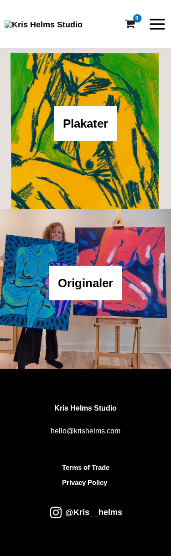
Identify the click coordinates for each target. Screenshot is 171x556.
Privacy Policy (84, 482)
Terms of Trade (85, 467)
